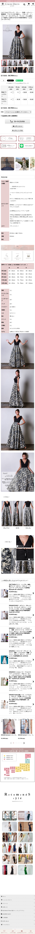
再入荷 (25, 92)
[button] (2, 4)
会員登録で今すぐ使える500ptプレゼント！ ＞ (17, 1)
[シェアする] (3, 81)
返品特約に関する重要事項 (9, 116)
